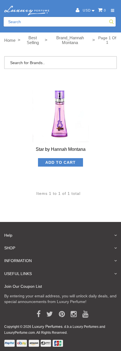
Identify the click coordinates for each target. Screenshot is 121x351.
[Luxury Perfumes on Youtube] (83, 314)
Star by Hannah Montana (61, 149)
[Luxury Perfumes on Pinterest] (60, 314)
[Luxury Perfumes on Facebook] (36, 314)
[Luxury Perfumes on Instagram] (71, 314)
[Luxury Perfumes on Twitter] (47, 314)
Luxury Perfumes (47, 326)
